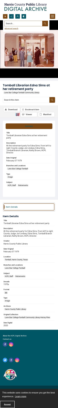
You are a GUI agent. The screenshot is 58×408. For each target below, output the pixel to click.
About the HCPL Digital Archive (14, 336)
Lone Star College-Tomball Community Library (21, 93)
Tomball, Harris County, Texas (16, 260)
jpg (6, 293)
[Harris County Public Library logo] (10, 375)
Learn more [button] (20, 396)
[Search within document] (52, 100)
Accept (7, 404)
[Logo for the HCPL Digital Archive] (25, 7)
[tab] (29, 126)
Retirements (23, 185)
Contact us (7, 339)
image (10, 177)
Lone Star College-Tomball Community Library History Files (27, 317)
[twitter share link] (5, 360)
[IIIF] (17, 114)
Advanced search (11, 29)
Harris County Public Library (15, 309)
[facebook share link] (5, 344)
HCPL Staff (12, 185)
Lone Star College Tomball (18, 169)
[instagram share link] (11, 344)
